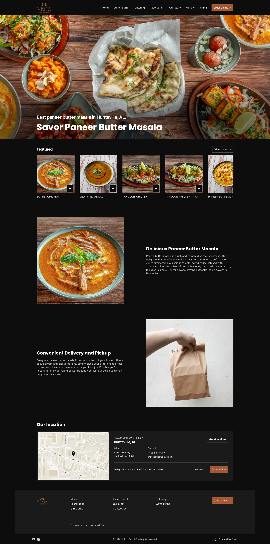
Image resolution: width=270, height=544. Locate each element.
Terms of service (78, 525)
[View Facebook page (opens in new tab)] (33, 539)
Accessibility (97, 525)
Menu (105, 7)
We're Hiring (163, 503)
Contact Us (120, 508)
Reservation (157, 7)
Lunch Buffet (121, 7)
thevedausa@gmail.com (160, 456)
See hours (200, 469)
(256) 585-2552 (156, 453)
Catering (139, 7)
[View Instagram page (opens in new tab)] (39, 539)
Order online (219, 469)
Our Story (175, 7)
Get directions (217, 439)
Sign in (204, 7)
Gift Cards (76, 508)
